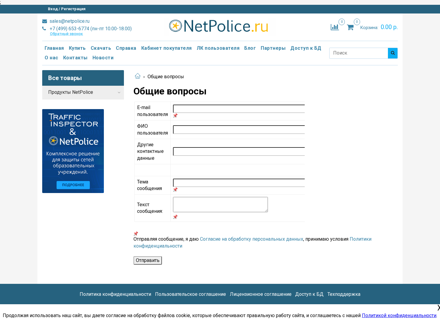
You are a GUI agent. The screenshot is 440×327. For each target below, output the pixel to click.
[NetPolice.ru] (220, 26)
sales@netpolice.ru (68, 21)
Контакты (75, 58)
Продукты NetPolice (70, 92)
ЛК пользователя (218, 48)
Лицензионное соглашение (261, 294)
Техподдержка (343, 294)
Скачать (101, 48)
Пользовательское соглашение (190, 294)
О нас (51, 58)
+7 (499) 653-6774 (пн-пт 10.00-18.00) (90, 28)
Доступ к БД (305, 48)
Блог (250, 48)
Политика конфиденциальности (115, 294)
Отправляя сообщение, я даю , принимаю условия (252, 242)
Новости (103, 58)
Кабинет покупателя (166, 48)
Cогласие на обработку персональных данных (251, 239)
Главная (54, 48)
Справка (126, 48)
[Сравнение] (335, 27)
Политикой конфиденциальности (399, 315)
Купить (77, 48)
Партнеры (273, 48)
